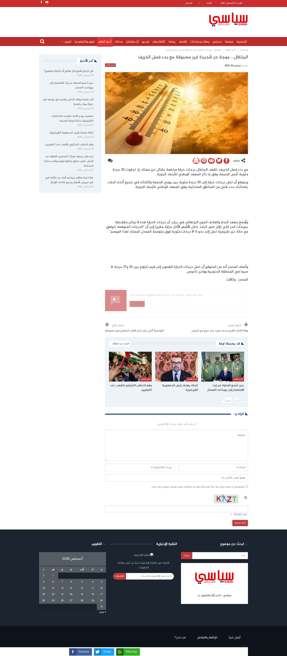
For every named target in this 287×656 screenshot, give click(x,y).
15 (53, 588)
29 (53, 600)
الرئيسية (242, 41)
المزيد (67, 41)
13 (71, 588)
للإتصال (188, 3)
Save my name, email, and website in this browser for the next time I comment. (197, 487)
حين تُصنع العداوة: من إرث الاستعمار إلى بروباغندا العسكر (71, 85)
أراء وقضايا (132, 41)
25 (93, 600)
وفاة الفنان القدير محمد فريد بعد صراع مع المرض (220, 330)
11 (93, 588)
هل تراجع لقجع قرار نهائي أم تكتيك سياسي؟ (68, 71)
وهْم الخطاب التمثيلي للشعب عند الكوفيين (69, 144)
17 (101, 594)
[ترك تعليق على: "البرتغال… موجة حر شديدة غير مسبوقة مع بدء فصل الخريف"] (110, 161)
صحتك (119, 41)
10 (101, 588)
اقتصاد (183, 41)
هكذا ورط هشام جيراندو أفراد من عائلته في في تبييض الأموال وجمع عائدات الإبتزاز (69, 180)
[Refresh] (246, 496)
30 (43, 600)
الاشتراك (120, 576)
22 (53, 594)
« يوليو (102, 612)
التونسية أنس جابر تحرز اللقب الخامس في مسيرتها (134, 330)
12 (82, 588)
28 (62, 600)
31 (101, 607)
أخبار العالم (104, 41)
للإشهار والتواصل (207, 637)
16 (44, 588)
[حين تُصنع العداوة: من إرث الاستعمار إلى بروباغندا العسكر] (222, 367)
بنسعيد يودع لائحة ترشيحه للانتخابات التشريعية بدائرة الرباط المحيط (72, 118)
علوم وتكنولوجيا (85, 41)
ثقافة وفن (158, 41)
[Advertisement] (118, 19)
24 (101, 600)
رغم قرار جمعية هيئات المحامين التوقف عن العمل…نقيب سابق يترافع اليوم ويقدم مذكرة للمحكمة (68, 161)
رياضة (172, 41)
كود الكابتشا (240, 514)
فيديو (145, 41)
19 (82, 594)
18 (93, 594)
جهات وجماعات (200, 41)
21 (62, 594)
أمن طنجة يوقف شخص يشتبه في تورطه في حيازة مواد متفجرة (68, 102)
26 (82, 600)
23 (44, 594)
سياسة (229, 41)
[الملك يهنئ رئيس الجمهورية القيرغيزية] (176, 367)
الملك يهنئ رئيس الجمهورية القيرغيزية (71, 132)
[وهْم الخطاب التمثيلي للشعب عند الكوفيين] (130, 367)
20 (71, 594)
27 (71, 600)
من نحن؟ (180, 637)
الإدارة (209, 3)
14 (62, 588)
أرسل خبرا (234, 637)
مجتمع (217, 41)
